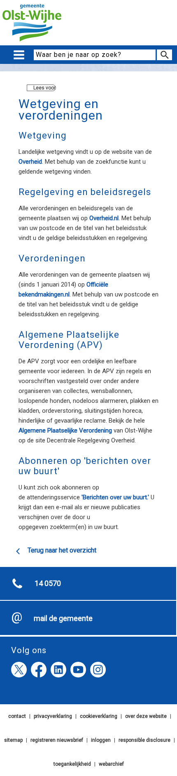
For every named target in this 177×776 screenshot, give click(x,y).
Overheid (30, 161)
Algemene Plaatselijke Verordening (65, 430)
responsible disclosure (144, 740)
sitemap (13, 740)
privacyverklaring (53, 716)
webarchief (111, 764)
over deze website (146, 716)
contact (17, 716)
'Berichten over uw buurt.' (115, 497)
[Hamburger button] (19, 55)
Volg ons (29, 650)
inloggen (101, 740)
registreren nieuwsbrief (56, 740)
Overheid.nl (104, 218)
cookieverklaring (98, 716)
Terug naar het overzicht (62, 550)
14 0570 (48, 583)
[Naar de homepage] (32, 42)
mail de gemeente (63, 618)
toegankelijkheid (72, 764)
